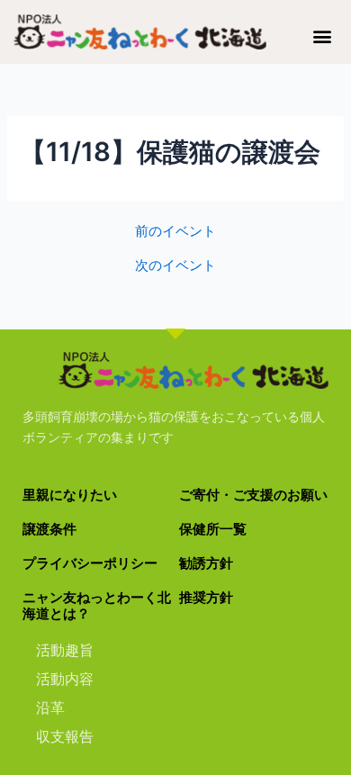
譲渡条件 (49, 529)
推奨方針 (206, 598)
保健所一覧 (213, 529)
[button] (323, 35)
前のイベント (175, 232)
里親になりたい (69, 495)
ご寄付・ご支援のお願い (253, 495)
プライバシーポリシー (90, 563)
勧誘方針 (206, 563)
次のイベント (175, 266)
